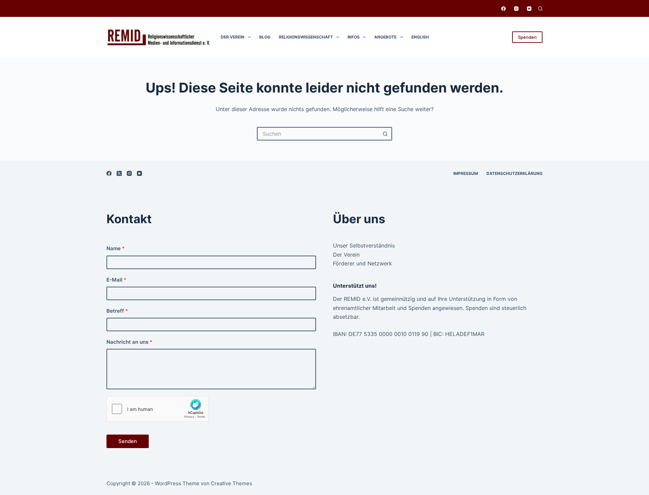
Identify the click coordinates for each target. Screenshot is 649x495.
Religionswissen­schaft (306, 37)
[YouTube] (529, 8)
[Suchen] (540, 8)
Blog (264, 37)
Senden (127, 441)
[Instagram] (516, 8)
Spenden (527, 37)
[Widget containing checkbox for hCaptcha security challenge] (157, 409)
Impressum (465, 173)
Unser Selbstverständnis (364, 245)
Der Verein (232, 37)
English (420, 37)
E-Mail (116, 280)
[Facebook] (503, 8)
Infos (353, 37)
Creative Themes (231, 483)
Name (115, 248)
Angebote (385, 37)
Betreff (117, 311)
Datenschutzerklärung (514, 173)
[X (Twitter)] (119, 173)
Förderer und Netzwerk (362, 263)
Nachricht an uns (129, 342)
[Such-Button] (385, 133)
